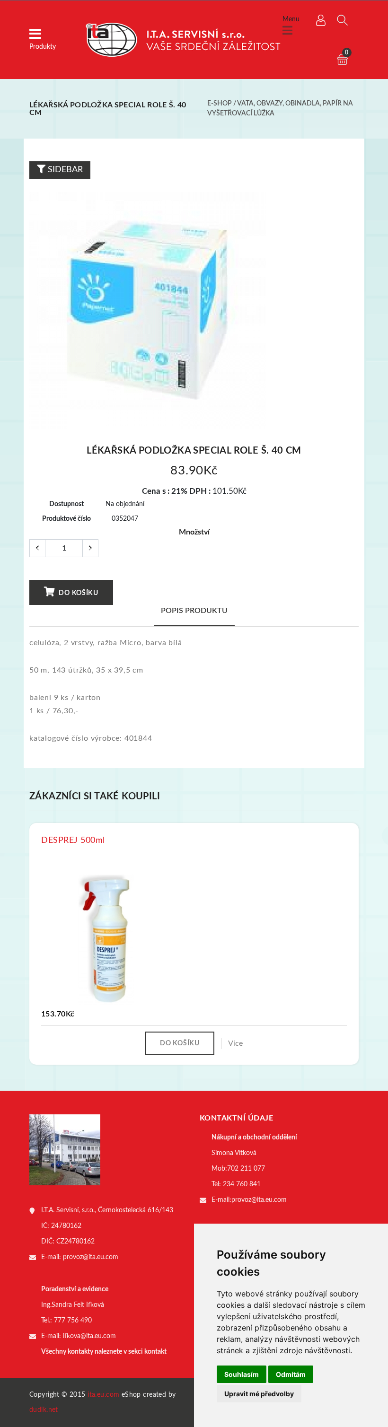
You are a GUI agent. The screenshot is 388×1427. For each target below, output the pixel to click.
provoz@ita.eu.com (90, 1257)
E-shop (219, 103)
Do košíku (77, 593)
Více (235, 1043)
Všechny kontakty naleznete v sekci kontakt (104, 1351)
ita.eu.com (103, 1395)
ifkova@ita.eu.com (89, 1336)
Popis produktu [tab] (194, 610)
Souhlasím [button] (241, 1374)
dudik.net (43, 1410)
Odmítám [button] (291, 1374)
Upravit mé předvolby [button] (259, 1394)
